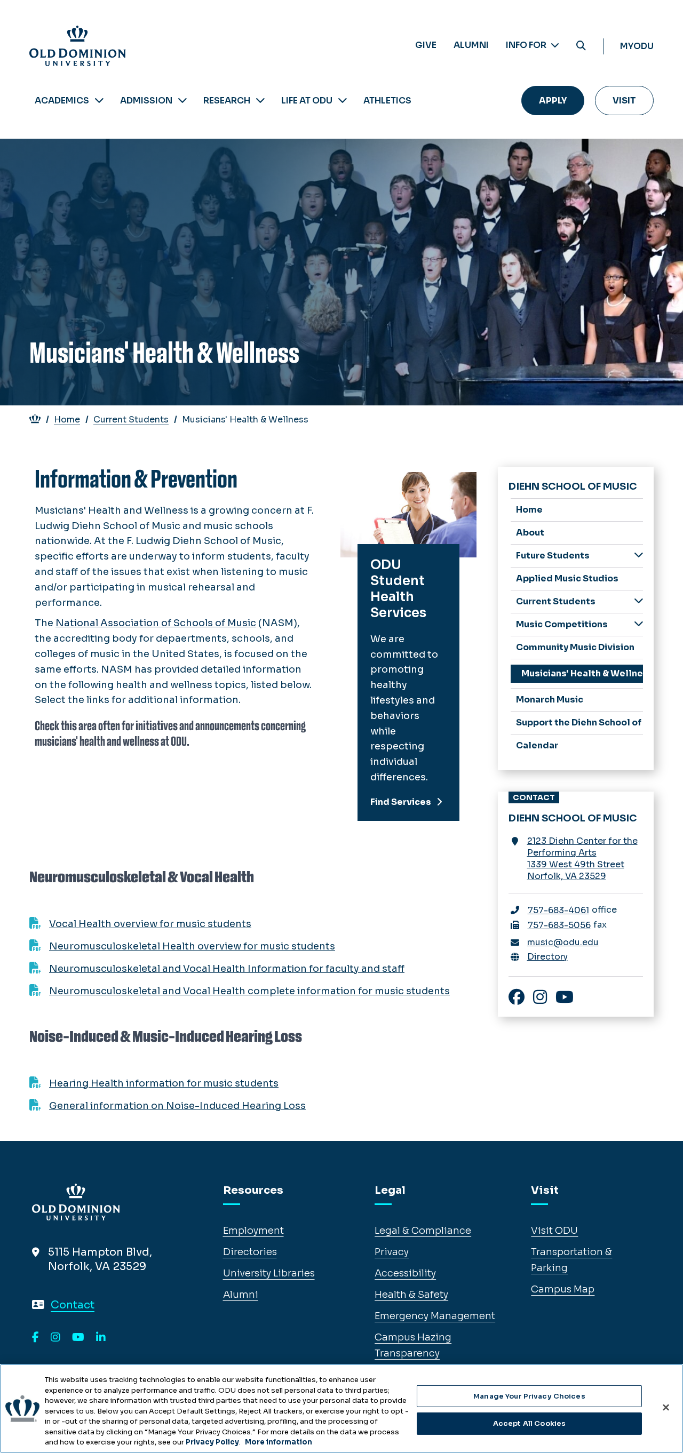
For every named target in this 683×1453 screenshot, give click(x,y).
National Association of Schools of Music (155, 623)
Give (425, 45)
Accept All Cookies (529, 1423)
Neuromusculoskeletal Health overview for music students (192, 946)
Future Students (553, 555)
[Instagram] (55, 1337)
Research (226, 100)
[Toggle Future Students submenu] (638, 555)
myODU (637, 46)
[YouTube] (78, 1337)
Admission (146, 100)
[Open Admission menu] (182, 100)
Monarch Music (549, 699)
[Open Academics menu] (99, 100)
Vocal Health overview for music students (150, 924)
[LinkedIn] (101, 1337)
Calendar (537, 745)
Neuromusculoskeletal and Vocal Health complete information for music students (249, 991)
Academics (62, 100)
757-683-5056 (559, 925)
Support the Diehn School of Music (580, 722)
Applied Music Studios (567, 578)
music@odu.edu (563, 942)
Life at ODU (306, 100)
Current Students (131, 419)
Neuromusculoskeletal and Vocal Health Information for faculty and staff (226, 969)
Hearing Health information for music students (164, 1083)
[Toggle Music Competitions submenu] (638, 624)
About (530, 532)
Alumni (471, 45)
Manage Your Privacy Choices (529, 1396)
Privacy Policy (212, 1442)
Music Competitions (562, 624)
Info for (527, 45)
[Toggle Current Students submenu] (638, 601)
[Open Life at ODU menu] (342, 100)
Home (67, 419)
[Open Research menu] (260, 100)
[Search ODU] (581, 46)
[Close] (666, 1407)
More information (278, 1442)
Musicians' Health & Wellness (582, 673)
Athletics (387, 100)
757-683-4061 (558, 910)
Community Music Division (575, 647)
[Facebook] (35, 1337)
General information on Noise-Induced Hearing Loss (177, 1106)
